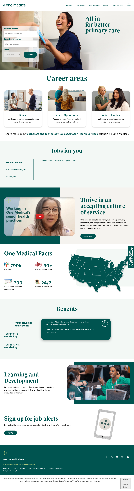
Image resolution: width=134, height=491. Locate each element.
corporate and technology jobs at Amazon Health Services (62, 134)
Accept (125, 480)
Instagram (123, 457)
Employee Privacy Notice (56, 468)
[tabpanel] (82, 169)
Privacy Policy (6, 468)
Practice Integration (19, 468)
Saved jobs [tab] (11, 176)
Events (105, 5)
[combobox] (20, 44)
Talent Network (117, 5)
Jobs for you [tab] (16, 162)
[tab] (19, 324)
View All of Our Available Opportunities (58, 160)
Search (30, 55)
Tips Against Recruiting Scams (11, 471)
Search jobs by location (12, 39)
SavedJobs (129, 6)
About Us (69, 5)
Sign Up (10, 433)
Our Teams (80, 5)
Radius (6, 50)
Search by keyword (11, 28)
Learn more (88, 236)
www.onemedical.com (13, 459)
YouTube (118, 457)
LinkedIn (129, 457)
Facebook (108, 457)
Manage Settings (125, 485)
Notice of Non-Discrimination (37, 468)
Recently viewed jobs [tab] (16, 169)
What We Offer (93, 5)
